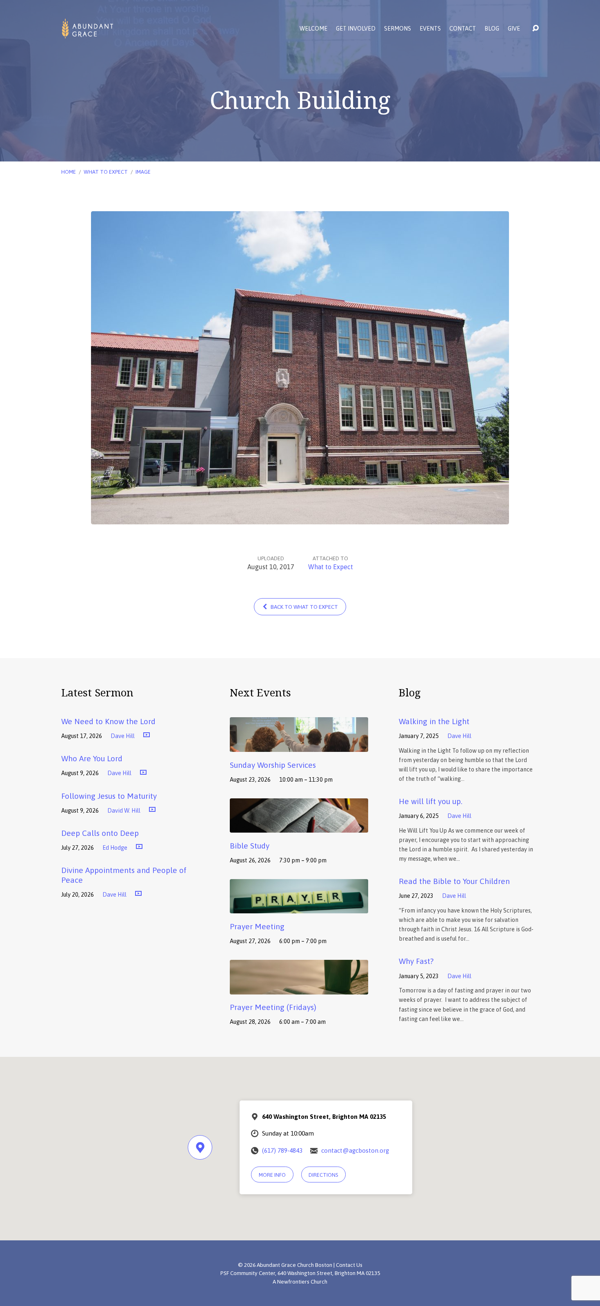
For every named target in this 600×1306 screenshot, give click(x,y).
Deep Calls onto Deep (100, 833)
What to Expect (106, 172)
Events (430, 28)
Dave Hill (123, 736)
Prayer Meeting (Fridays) (273, 1007)
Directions (323, 1175)
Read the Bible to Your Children (454, 881)
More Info (272, 1175)
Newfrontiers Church (302, 1281)
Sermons (397, 28)
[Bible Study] (299, 826)
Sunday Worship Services (273, 764)
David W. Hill (123, 810)
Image (143, 172)
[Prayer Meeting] (299, 907)
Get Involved (356, 28)
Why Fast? (416, 961)
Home (68, 172)
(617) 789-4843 (282, 1150)
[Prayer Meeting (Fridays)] (299, 988)
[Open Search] (535, 28)
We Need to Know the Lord (108, 721)
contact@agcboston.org (355, 1150)
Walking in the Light (434, 721)
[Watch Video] (146, 735)
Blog (491, 28)
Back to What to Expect (303, 606)
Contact (462, 28)
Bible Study (249, 845)
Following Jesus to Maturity (109, 795)
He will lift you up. (430, 801)
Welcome (313, 28)
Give (514, 28)
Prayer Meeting (257, 926)
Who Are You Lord (91, 758)
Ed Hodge (114, 847)
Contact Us (349, 1265)
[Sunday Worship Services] (299, 745)
